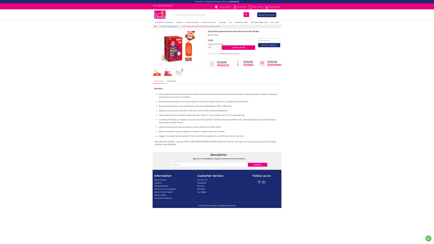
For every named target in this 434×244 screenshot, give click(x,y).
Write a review (233, 54)
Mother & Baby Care (259, 22)
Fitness (179, 22)
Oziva (216, 35)
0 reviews (222, 54)
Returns (201, 186)
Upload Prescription (266, 15)
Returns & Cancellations (165, 189)
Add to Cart (237, 47)
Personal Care (241, 22)
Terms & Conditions (163, 198)
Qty (210, 47)
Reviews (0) (171, 81)
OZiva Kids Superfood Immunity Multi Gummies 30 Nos (202, 26)
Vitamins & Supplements (169, 26)
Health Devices (192, 22)
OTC (230, 22)
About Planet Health (163, 192)
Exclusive (275, 22)
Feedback (201, 183)
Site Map (201, 189)
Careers (157, 183)
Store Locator (160, 180)
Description (159, 81)
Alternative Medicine (164, 22)
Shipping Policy (161, 186)
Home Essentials (209, 22)
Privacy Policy (160, 195)
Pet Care (222, 22)
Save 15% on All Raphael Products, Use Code (212, 2)
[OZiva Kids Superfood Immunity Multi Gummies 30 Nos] (178, 48)
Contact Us (202, 180)
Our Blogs (201, 192)
